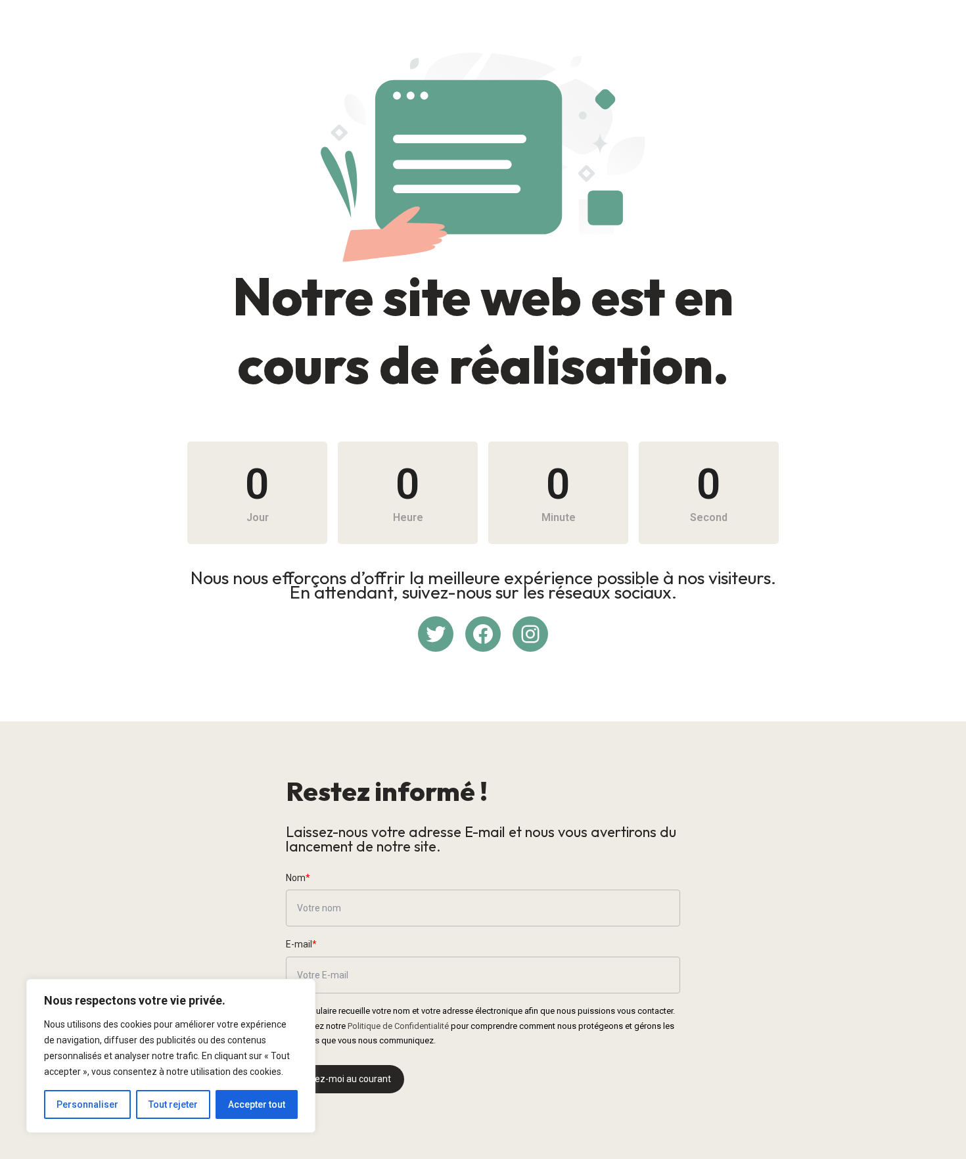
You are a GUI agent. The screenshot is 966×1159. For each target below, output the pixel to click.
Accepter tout (256, 1104)
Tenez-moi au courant (345, 1079)
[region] (170, 1056)
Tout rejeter (173, 1104)
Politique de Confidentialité (398, 1026)
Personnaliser (87, 1104)
